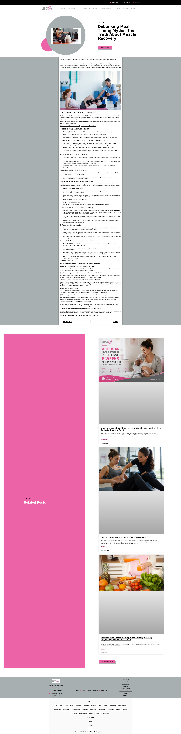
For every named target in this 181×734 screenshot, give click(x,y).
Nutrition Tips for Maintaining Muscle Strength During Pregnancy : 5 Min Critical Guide (127, 639)
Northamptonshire (76, 709)
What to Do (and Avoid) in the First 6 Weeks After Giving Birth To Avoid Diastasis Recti (131, 429)
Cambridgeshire (57, 709)
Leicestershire (106, 713)
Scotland (90, 717)
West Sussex (78, 705)
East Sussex (93, 709)
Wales (91, 725)
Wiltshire (106, 705)
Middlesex (125, 709)
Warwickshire (111, 709)
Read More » (104, 439)
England (90, 701)
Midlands (118, 709)
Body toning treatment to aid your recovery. (77, 199)
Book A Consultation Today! (67, 260)
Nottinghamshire (83, 713)
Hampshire (86, 705)
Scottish (90, 721)
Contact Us (134, 8)
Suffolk (66, 705)
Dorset (99, 705)
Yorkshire (98, 713)
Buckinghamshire (122, 705)
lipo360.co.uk (91, 731)
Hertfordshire (66, 709)
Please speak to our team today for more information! (78, 126)
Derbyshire (74, 713)
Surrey (71, 705)
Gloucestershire (101, 709)
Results (118, 8)
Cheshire (91, 713)
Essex (61, 705)
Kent (56, 705)
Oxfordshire (85, 709)
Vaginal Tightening (106, 8)
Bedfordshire (113, 705)
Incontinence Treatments (90, 8)
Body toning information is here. (71, 202)
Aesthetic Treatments (73, 8)
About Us (62, 8)
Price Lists (125, 8)
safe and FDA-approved (71, 204)
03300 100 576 (96, 315)
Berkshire (93, 705)
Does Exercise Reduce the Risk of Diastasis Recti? (125, 537)
